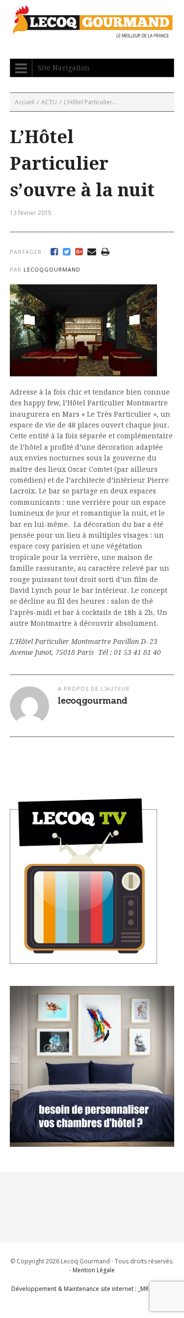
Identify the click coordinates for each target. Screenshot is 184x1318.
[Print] (105, 251)
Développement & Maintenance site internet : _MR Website (92, 1289)
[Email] (91, 251)
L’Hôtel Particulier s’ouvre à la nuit (82, 163)
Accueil (24, 102)
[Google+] (78, 251)
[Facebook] (54, 251)
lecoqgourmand (52, 269)
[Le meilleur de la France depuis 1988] (92, 32)
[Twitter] (66, 251)
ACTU (49, 102)
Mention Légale (94, 1270)
